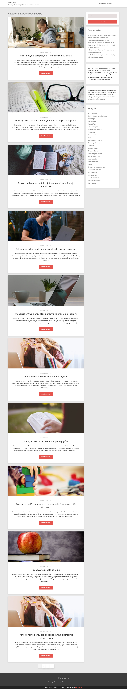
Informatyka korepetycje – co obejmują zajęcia (46, 55)
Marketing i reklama (95, 154)
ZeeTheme (78, 687)
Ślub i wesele (92, 172)
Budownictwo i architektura (97, 116)
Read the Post (47, 73)
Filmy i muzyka (93, 127)
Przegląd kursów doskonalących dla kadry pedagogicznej (46, 120)
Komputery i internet (95, 140)
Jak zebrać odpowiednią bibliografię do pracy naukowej (46, 249)
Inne (89, 137)
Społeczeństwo (93, 175)
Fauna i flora (92, 124)
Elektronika (92, 121)
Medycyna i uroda (94, 156)
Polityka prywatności (105, 3)
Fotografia (91, 132)
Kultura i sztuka (93, 148)
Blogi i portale (92, 113)
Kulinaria (91, 146)
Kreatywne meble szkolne (46, 570)
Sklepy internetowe (94, 170)
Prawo (90, 164)
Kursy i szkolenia (93, 151)
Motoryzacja (92, 159)
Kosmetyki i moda (94, 143)
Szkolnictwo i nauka (94, 180)
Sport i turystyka (93, 178)
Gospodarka (92, 135)
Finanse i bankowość (95, 129)
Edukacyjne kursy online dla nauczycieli (45, 376)
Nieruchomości (93, 162)
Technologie (92, 183)
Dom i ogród (92, 119)
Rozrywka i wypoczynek (96, 167)
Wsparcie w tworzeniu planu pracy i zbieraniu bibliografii (46, 314)
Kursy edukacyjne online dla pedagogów (46, 441)
